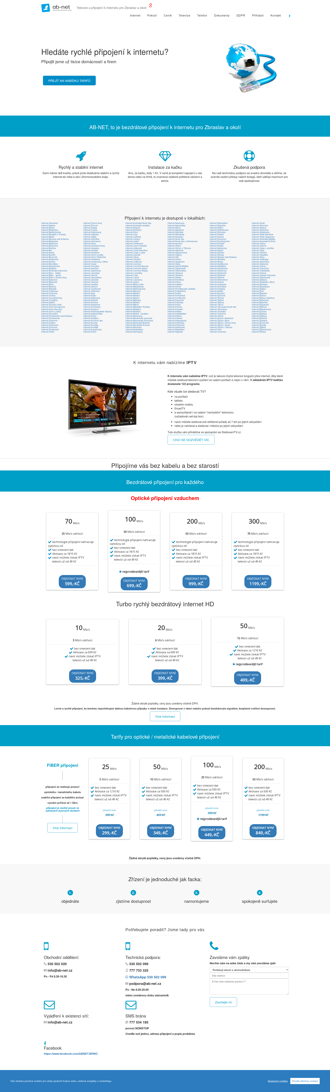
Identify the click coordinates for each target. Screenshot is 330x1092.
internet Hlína (89, 243)
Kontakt (276, 15)
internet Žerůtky (259, 324)
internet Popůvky (175, 302)
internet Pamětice (176, 279)
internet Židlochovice (261, 329)
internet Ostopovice (177, 268)
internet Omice (174, 259)
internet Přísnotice (176, 322)
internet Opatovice (176, 261)
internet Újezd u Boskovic (221, 318)
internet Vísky (258, 250)
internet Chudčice (49, 300)
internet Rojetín (217, 234)
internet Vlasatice (260, 254)
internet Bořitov (48, 261)
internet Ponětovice (177, 297)
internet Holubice (91, 252)
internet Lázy (131, 234)
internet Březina (48, 286)
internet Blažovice (49, 245)
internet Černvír (90, 225)
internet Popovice (176, 300)
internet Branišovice (50, 266)
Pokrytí (152, 15)
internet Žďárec (259, 327)
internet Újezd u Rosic (220, 324)
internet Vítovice (259, 252)
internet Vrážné (259, 272)
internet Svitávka (217, 288)
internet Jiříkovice (91, 290)
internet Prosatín (175, 309)
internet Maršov (132, 293)
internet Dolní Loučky (51, 311)
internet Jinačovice (92, 288)
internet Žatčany (259, 315)
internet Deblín (48, 302)
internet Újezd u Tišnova (221, 327)
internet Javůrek (90, 279)
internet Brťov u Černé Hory (54, 277)
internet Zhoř (258, 290)
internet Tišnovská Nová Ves (223, 306)
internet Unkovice (218, 331)
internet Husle (89, 263)
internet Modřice (133, 311)
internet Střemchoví (219, 279)
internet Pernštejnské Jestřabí (181, 288)
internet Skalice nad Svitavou (223, 256)
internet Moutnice (133, 327)
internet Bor (46, 250)
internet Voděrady (260, 259)
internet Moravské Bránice (137, 322)
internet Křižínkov (133, 229)
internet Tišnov (216, 304)
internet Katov (89, 295)
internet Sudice (217, 281)
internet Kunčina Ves (93, 320)
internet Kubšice (90, 318)
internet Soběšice (218, 266)
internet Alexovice (49, 222)
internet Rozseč (217, 243)
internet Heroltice (91, 238)
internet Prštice (175, 311)
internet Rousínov (218, 238)
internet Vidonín (259, 245)
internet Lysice (132, 281)
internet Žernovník (260, 322)
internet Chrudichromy (51, 297)
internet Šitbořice (260, 302)
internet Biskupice (49, 241)
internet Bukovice (49, 279)
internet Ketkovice (91, 297)
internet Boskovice (49, 259)
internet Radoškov (176, 329)
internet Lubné (132, 277)
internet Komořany (92, 306)
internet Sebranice (218, 248)
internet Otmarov (175, 272)
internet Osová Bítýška (178, 266)
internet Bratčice (48, 268)
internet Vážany (259, 227)
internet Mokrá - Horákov (136, 313)
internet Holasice (91, 248)
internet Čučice (90, 229)
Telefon (202, 15)
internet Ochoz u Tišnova (179, 248)
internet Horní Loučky (93, 254)
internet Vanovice (260, 225)
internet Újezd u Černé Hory (223, 322)
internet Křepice (132, 227)
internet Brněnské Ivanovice (54, 270)
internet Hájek (89, 236)
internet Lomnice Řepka (136, 270)
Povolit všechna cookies (305, 1081)
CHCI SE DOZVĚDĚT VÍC (191, 439)
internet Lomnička (133, 272)
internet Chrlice (48, 295)
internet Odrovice (176, 250)
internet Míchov (132, 297)
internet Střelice (217, 277)
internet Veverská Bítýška (263, 238)
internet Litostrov (133, 259)
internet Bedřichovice (51, 232)
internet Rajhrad (175, 331)
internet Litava (132, 256)
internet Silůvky (217, 254)
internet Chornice (49, 293)
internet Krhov (89, 315)
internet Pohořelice (176, 295)
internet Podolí (174, 293)
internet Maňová (133, 290)
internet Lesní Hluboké (136, 245)
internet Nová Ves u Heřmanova (182, 241)
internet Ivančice (91, 268)
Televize (184, 15)
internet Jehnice (90, 281)
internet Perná (174, 286)
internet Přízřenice (176, 324)
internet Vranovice (260, 268)
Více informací (165, 716)
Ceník (168, 15)
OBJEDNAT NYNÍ (72, 581)
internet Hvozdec (91, 266)
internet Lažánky (133, 236)
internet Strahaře (217, 275)
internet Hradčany (91, 259)
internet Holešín (90, 250)
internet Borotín (48, 254)
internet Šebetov (259, 293)
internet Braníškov (49, 263)
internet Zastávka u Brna (263, 281)
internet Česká (90, 227)
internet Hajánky (91, 234)
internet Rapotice (218, 225)
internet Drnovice (49, 327)
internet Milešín (132, 302)
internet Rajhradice (219, 222)
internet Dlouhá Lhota (51, 304)
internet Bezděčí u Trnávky (53, 234)
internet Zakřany (259, 279)
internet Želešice (259, 320)
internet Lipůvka (132, 254)
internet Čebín (47, 331)
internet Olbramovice (177, 252)
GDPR (240, 15)
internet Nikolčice (176, 229)
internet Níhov (174, 227)
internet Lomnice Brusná (136, 266)
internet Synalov (217, 293)
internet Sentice (217, 252)
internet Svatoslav (218, 284)
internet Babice (48, 225)
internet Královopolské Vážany (97, 311)
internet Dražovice (49, 324)
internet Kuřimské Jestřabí (137, 225)
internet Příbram (175, 318)
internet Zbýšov (259, 288)
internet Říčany (259, 331)
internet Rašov (216, 227)
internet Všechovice (261, 277)
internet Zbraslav (259, 284)
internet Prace (174, 304)
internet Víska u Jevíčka (263, 248)
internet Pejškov (175, 284)
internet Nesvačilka (176, 225)
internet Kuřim (89, 331)
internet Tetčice (217, 300)
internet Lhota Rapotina (136, 250)
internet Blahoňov (49, 243)
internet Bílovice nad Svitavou (55, 238)
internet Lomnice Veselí (136, 268)
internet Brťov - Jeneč (51, 275)
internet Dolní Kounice (51, 309)
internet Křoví (131, 232)
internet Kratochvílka (92, 313)
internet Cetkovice (49, 290)
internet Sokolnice (218, 270)
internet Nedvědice (134, 329)
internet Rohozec (218, 232)
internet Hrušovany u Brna (95, 261)
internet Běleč (47, 236)
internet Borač (47, 252)
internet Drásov (48, 322)
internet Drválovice (50, 329)
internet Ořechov (175, 275)
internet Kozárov (91, 309)
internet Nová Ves (176, 238)
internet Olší (173, 256)
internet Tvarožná (218, 313)
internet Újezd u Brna (219, 320)
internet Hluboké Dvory (94, 245)
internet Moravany (133, 315)
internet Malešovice (134, 286)
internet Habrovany (92, 232)
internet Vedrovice (260, 229)
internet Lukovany (133, 279)
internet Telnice (217, 297)
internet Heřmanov (92, 241)
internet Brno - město (51, 272)
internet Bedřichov (49, 229)
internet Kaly (89, 293)
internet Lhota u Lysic (135, 252)
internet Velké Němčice (262, 234)
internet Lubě (131, 275)
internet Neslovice (176, 222)
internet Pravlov (175, 306)
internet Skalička (217, 259)
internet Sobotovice (219, 268)
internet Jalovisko (91, 272)
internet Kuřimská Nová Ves (138, 222)
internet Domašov (49, 313)
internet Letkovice (133, 248)
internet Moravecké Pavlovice (139, 320)
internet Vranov (259, 266)
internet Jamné (90, 275)
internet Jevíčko (90, 284)
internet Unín (216, 329)
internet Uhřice (216, 315)
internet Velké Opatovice (263, 236)
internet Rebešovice (219, 229)
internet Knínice (90, 302)
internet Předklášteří (177, 313)
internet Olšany (175, 254)
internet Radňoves (176, 327)
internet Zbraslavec (261, 286)
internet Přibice (175, 315)
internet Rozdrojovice (220, 241)
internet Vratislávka (261, 270)
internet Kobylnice (91, 304)
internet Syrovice (217, 295)
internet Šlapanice (260, 304)
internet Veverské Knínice (264, 241)
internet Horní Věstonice (94, 256)
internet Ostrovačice (177, 270)
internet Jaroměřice (92, 277)
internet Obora (174, 245)
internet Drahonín (49, 320)
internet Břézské (48, 288)
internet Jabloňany (92, 270)
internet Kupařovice (92, 329)
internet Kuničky (90, 324)
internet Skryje (216, 261)
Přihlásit (258, 15)
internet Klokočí (90, 300)
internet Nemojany (134, 331)
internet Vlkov (258, 256)
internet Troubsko (218, 311)
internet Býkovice (49, 281)
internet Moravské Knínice (137, 324)
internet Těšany (217, 302)
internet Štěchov (259, 306)
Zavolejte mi (223, 1002)
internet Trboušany (218, 309)
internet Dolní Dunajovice (53, 306)
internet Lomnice (133, 263)
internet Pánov (174, 281)
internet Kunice (90, 322)
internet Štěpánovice (261, 309)
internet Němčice (175, 232)
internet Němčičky (176, 234)
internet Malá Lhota (134, 284)
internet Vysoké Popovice (264, 275)
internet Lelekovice (134, 243)
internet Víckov (259, 243)
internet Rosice (217, 236)
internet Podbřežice (177, 290)
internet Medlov (132, 295)
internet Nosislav (175, 236)
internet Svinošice (218, 286)
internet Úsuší (258, 222)
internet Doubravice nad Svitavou (56, 315)
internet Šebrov (259, 295)
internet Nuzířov (175, 243)
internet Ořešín (174, 277)
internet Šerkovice (260, 300)
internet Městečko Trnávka (137, 306)
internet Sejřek (216, 250)
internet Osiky (174, 263)
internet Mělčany (133, 300)
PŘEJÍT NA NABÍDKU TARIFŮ (69, 80)
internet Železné (259, 318)
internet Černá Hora (92, 222)
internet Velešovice (261, 232)
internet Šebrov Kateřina (263, 297)
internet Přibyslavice (177, 320)
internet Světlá (216, 290)
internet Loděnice (133, 261)
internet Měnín (132, 304)
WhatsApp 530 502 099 (147, 976)
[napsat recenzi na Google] (150, 6)
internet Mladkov (133, 309)
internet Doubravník (50, 318)
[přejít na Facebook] (287, 14)
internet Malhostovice (135, 288)
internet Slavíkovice (219, 263)
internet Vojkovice (260, 263)
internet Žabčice (259, 313)
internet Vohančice (260, 261)
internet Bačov (48, 227)
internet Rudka (216, 245)
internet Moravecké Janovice (138, 318)
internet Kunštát (90, 327)
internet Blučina (48, 248)
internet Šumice (259, 311)
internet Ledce (132, 241)
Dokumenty (222, 15)
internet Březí (47, 284)
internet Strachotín (218, 272)
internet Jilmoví (90, 286)
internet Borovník (49, 256)
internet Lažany (132, 238)
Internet (135, 15)
